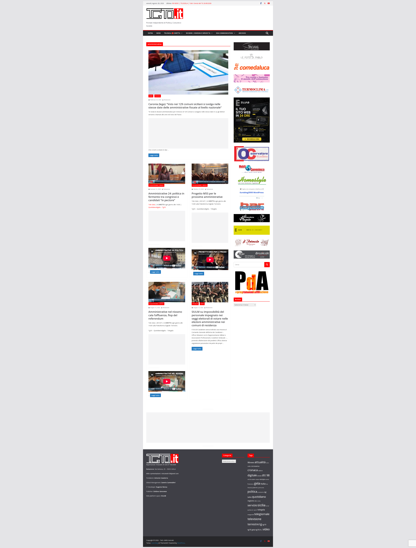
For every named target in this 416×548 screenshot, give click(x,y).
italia (263, 483)
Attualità (195, 303)
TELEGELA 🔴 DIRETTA (172, 33)
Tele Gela (151, 205)
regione (251, 501)
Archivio (242, 33)
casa (267, 463)
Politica (157, 96)
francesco (251, 484)
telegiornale (261, 514)
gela (257, 483)
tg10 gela (251, 529)
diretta (259, 476)
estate (257, 479)
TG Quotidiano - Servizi (156, 185)
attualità (260, 462)
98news (251, 462)
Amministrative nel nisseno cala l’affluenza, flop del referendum (165, 315)
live (267, 484)
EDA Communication (224, 33)
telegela (261, 509)
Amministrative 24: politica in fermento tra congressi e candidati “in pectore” (166, 197)
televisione (254, 519)
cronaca (253, 470)
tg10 (264, 524)
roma (258, 501)
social (267, 506)
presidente (261, 492)
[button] (181, 33)
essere (253, 479)
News (158, 33)
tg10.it (258, 529)
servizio (252, 505)
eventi (267, 479)
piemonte (261, 487)
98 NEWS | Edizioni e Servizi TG (198, 33)
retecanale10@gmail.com (170, 473)
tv (261, 530)
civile (249, 466)
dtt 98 (266, 475)
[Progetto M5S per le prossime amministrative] (210, 174)
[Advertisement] (188, 133)
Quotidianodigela (154, 207)
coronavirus (255, 466)
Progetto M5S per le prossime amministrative (207, 195)
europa (262, 479)
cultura (260, 471)
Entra (150, 33)
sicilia (261, 505)
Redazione (167, 100)
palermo (255, 487)
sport (255, 510)
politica (252, 492)
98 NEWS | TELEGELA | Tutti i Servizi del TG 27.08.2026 (191, 3)
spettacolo (251, 510)
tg (260, 524)
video (266, 529)
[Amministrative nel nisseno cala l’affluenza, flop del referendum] (166, 292)
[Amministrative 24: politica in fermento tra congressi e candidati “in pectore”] (166, 174)
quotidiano (259, 497)
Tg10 (164, 207)
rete (255, 501)
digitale (252, 475)
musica (250, 487)
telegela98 (251, 514)
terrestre (253, 524)
